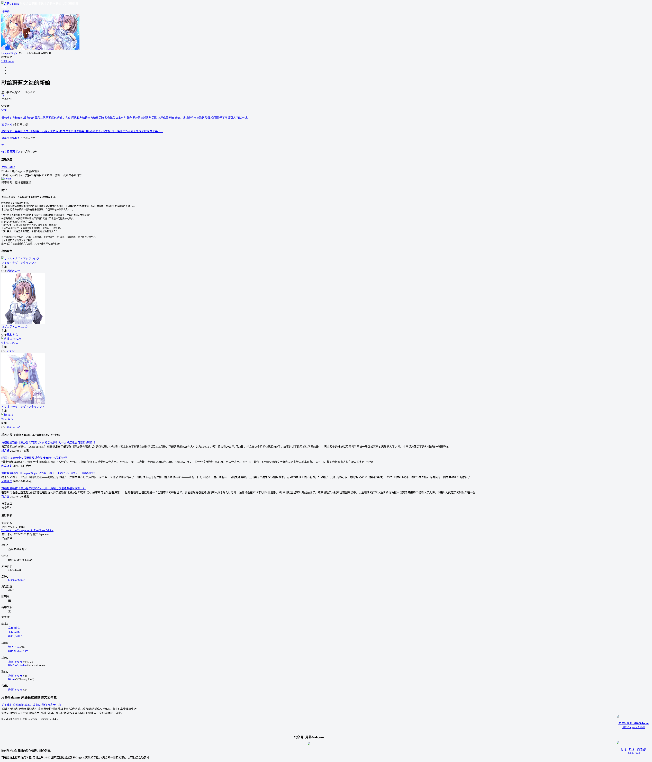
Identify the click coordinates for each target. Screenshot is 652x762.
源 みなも (7, 419)
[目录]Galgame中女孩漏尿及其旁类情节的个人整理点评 (34, 457)
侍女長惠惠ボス (11, 151)
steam (10, 61)
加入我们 (41, 704)
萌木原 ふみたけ (18, 651)
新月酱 (5, 450)
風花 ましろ (13, 427)
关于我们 (6, 704)
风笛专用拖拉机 (11, 138)
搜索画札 (6, 507)
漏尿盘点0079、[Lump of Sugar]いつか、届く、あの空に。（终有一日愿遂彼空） (49, 473)
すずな (10, 351)
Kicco (11, 679)
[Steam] (6, 178)
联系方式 (29, 704)
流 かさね (14, 647)
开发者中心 (54, 704)
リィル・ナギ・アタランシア (19, 262)
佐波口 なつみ (9, 342)
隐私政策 (18, 704)
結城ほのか (13, 270)
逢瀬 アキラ (15, 661)
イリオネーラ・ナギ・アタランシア (23, 406)
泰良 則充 (14, 628)
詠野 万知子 (15, 636)
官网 (4, 61)
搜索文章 (6, 503)
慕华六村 (7, 124)
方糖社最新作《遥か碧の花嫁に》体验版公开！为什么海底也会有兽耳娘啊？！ (48, 442)
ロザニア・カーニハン (15, 326)
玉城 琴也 (14, 632)
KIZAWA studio (17, 665)
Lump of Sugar (9, 53)
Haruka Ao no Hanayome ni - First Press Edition (27, 530)
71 (2, 95)
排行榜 (5, 11)
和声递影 (6, 466)
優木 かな (12, 334)
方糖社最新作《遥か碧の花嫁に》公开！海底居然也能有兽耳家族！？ (43, 488)
